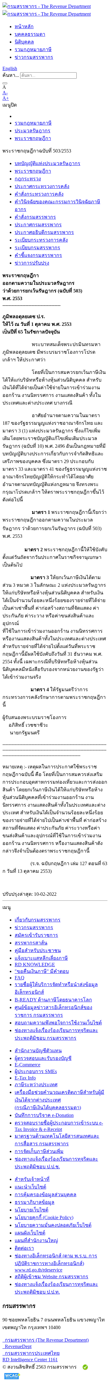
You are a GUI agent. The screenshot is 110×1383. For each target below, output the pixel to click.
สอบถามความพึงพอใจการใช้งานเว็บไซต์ (58, 1022)
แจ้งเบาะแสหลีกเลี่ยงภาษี (41, 958)
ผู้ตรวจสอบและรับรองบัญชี (43, 1058)
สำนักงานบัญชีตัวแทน (38, 1050)
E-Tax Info (25, 1077)
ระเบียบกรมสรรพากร (37, 247)
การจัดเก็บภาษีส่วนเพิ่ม (39, 1151)
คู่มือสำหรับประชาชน (38, 950)
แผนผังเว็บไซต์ (30, 1232)
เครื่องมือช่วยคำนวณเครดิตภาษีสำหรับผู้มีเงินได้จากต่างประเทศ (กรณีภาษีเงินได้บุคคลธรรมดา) (59, 1100)
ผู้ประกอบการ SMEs (36, 1071)
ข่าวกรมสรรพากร (34, 57)
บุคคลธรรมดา (30, 34)
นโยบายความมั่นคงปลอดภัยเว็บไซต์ (53, 1225)
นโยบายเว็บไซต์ (31, 1209)
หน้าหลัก (24, 26)
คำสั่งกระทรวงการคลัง (39, 194)
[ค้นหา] (4, 83)
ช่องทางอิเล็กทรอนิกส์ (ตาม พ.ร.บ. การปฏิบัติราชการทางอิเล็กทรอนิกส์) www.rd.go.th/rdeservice (56, 1262)
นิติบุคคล (24, 41)
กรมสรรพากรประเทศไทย (31, 1353)
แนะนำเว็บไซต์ (30, 1186)
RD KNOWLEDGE (35, 964)
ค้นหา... (10, 75)
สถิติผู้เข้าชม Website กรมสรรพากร (51, 1276)
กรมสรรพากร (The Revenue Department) (45, 1340)
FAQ (19, 977)
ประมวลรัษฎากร (32, 130)
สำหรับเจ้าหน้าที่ (32, 1179)
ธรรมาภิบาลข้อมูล (34, 1202)
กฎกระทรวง (28, 178)
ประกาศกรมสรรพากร (38, 224)
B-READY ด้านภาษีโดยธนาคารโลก (53, 999)
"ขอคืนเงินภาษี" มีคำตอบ (42, 971)
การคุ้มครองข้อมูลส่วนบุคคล (45, 1194)
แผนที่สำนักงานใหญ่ (36, 1240)
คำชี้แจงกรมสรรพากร (38, 255)
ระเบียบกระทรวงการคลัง (41, 240)
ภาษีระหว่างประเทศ (36, 1084)
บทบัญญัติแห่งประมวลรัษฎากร (47, 163)
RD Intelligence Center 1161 (30, 1359)
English (9, 68)
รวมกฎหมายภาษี (33, 49)
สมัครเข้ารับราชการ (36, 935)
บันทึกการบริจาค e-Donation (44, 1115)
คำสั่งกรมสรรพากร (35, 217)
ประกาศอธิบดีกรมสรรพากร (44, 232)
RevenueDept (16, 1346)
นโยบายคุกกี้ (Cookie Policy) (44, 1217)
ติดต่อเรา (24, 1248)
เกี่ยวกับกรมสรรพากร (38, 919)
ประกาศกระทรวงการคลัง (42, 186)
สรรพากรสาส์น (31, 942)
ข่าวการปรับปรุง (32, 263)
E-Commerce (27, 1064)
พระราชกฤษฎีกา (33, 138)
